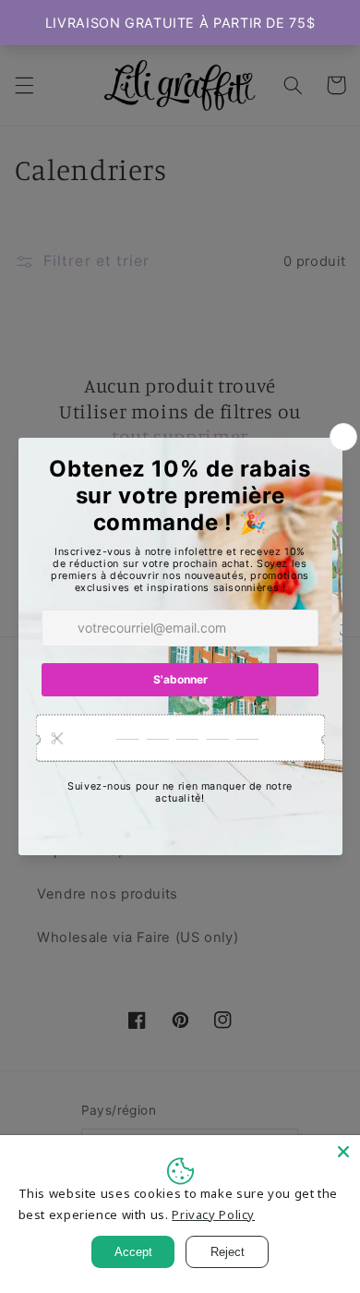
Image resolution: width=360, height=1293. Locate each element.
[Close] (343, 1151)
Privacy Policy (213, 1214)
